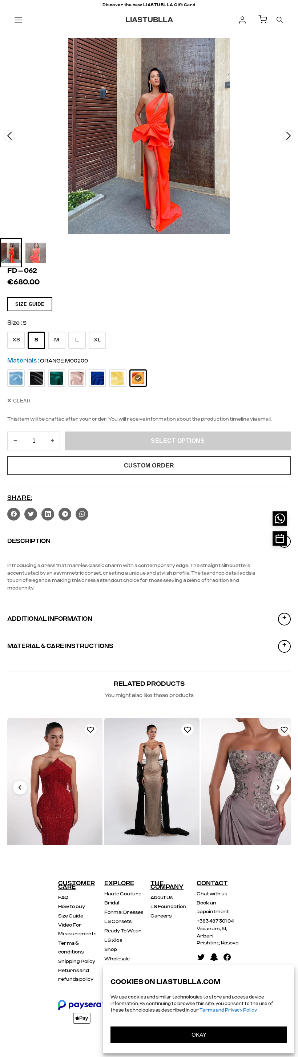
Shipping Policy (76, 961)
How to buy (71, 906)
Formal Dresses (123, 912)
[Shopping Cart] (262, 20)
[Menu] (18, 20)
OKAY (199, 1035)
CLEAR (19, 400)
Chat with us (212, 894)
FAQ (63, 897)
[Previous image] (9, 136)
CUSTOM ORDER (149, 465)
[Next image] (288, 136)
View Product (35, 839)
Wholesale (117, 959)
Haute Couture (122, 894)
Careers (161, 916)
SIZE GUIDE (29, 304)
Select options (178, 441)
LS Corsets (118, 921)
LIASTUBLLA (149, 20)
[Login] (242, 20)
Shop (110, 949)
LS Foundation (168, 906)
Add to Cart (75, 839)
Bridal (111, 903)
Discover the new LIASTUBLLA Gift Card (149, 5)
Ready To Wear (122, 931)
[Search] (279, 20)
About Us (161, 897)
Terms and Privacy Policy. (228, 1010)
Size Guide (70, 916)
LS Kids (113, 940)
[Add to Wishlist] (90, 729)
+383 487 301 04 (215, 921)
